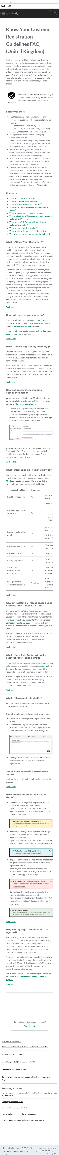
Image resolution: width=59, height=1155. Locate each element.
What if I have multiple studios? (23, 228)
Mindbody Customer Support (19, 481)
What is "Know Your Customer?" (24, 198)
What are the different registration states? (28, 231)
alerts (43, 451)
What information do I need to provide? (26, 213)
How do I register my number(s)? (23, 201)
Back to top (11, 307)
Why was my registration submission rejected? (30, 234)
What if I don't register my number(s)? (26, 204)
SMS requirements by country (27, 299)
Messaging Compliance (23, 326)
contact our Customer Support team (22, 623)
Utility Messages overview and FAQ (25, 185)
